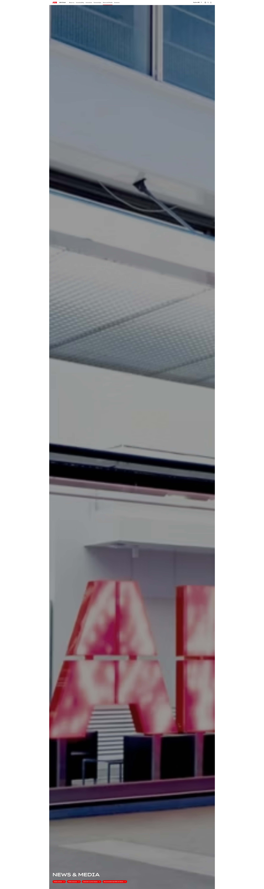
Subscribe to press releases (90, 881)
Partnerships (97, 2)
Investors (117, 2)
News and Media (107, 2)
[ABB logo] (55, 2)
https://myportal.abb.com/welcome (211, 2)
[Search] (208, 2)
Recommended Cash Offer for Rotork (113, 881)
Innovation (89, 2)
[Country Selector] (205, 2)
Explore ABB (196, 2)
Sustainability (80, 2)
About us (71, 2)
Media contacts (58, 881)
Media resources (72, 881)
